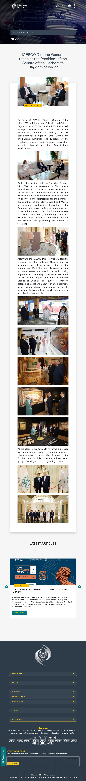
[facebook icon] (31, 737)
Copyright (33, 777)
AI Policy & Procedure (70, 777)
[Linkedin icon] (40, 737)
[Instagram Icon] (45, 737)
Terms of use (13, 777)
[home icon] (63, 6)
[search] (57, 6)
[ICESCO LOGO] (43, 655)
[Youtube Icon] (50, 737)
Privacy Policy (23, 777)
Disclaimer (41, 777)
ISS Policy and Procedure (54, 777)
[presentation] (6, 586)
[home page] (20, 6)
